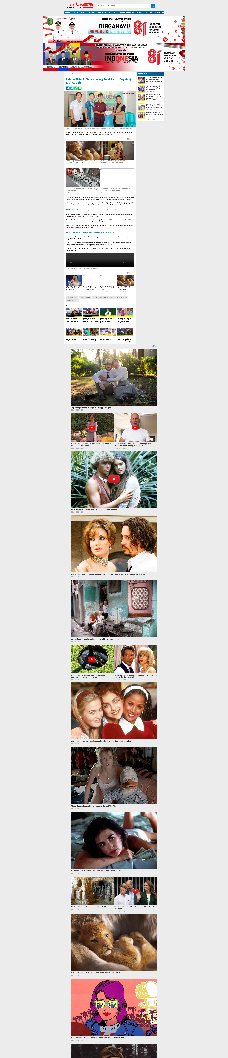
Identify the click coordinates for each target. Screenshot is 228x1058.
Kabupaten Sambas (72, 297)
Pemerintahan (84, 12)
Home (67, 12)
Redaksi (75, 12)
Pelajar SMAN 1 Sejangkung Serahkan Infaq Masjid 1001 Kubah (110, 297)
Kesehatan (112, 12)
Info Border (147, 12)
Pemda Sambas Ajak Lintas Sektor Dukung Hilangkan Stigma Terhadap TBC (153, 97)
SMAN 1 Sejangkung (72, 300)
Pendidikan (130, 12)
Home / (68, 73)
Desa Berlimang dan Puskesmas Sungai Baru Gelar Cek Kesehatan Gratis (154, 115)
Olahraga (121, 12)
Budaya (157, 12)
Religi (94, 12)
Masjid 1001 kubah (85, 297)
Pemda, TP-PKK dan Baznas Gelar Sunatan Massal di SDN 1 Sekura (154, 105)
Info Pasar (102, 12)
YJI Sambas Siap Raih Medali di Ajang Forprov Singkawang (154, 87)
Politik (139, 12)
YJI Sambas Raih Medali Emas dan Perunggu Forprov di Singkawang (154, 79)
